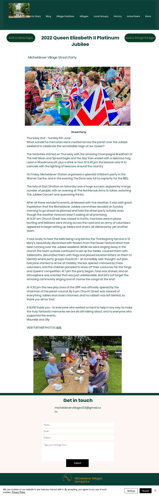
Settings (131, 490)
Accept (145, 490)
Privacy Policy (18, 492)
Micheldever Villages (88, 478)
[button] (77, 364)
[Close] (155, 491)
